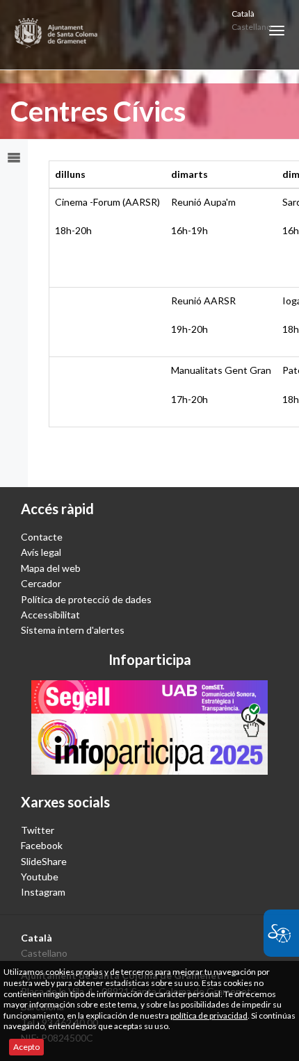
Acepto (26, 1047)
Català (243, 13)
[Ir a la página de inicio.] (56, 34)
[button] (277, 31)
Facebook (42, 845)
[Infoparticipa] (149, 727)
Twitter (37, 830)
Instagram (43, 892)
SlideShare (44, 861)
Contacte (42, 537)
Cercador (41, 583)
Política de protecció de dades (86, 599)
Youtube (39, 876)
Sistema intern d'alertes (72, 630)
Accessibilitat (50, 614)
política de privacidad (209, 1015)
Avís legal (41, 552)
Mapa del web (51, 568)
